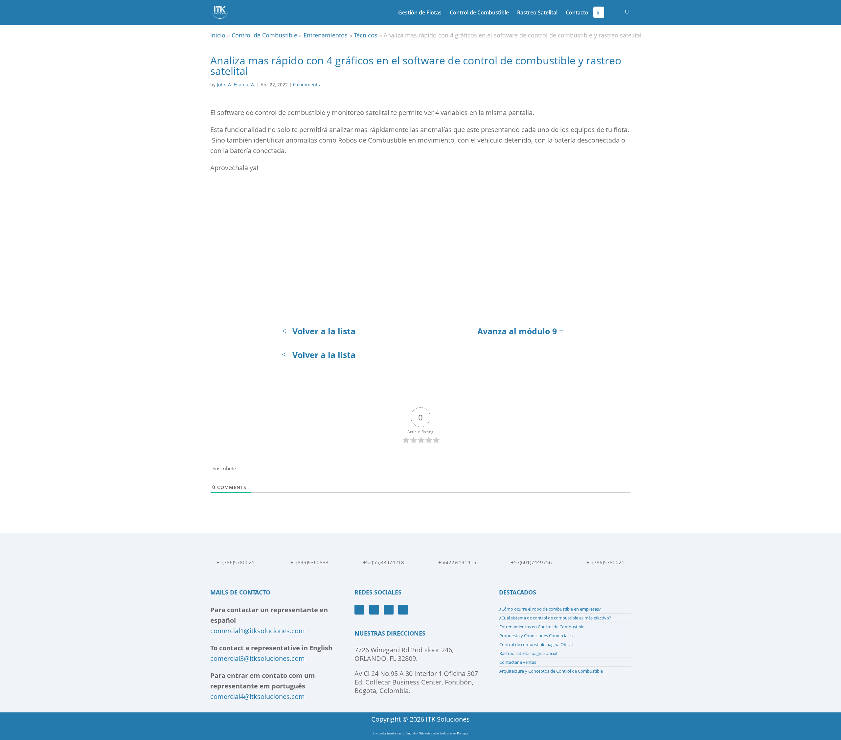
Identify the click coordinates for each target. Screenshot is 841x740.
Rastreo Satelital (537, 13)
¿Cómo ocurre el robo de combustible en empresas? (550, 609)
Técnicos (365, 35)
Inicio (217, 35)
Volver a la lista (323, 331)
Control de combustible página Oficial (536, 644)
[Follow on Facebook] (359, 610)
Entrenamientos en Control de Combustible (541, 627)
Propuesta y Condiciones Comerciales (536, 636)
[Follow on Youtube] (374, 610)
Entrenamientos (326, 35)
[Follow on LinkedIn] (403, 610)
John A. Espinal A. (236, 84)
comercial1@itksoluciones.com (257, 630)
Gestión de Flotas (420, 13)
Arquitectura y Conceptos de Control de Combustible (551, 671)
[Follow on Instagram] (389, 610)
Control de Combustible (479, 13)
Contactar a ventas (517, 662)
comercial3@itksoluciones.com (257, 658)
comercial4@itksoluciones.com (257, 696)
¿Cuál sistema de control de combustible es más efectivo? (555, 618)
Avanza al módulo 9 (517, 331)
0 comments (306, 84)
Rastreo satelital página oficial (528, 653)
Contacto (577, 13)
